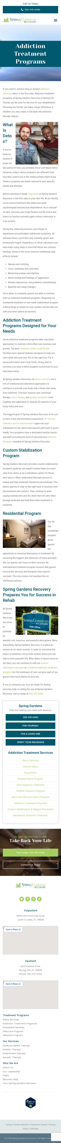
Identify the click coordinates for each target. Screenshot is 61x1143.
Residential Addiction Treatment (30, 815)
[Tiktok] (39, 899)
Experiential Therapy (14, 1053)
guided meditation (39, 397)
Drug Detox (30, 772)
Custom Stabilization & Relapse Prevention (30, 809)
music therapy (18, 397)
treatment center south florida (34, 348)
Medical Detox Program (30, 778)
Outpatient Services (13, 1027)
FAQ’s (6, 1075)
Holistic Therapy (12, 1049)
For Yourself (30, 725)
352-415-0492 (36, 693)
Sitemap (34, 1128)
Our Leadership (11, 1071)
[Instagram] (33, 899)
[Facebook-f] (27, 899)
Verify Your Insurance (30, 742)
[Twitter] (21, 899)
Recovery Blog (10, 1079)
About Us (8, 1067)
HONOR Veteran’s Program (30, 791)
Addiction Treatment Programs (30, 803)
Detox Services (30, 760)
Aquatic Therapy (12, 1057)
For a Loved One (30, 734)
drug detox (33, 194)
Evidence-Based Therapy (16, 1045)
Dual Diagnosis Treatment (30, 784)
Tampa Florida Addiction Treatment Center (26, 1124)
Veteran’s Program (13, 1035)
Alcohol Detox (30, 766)
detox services (42, 379)
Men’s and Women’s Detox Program (31, 797)
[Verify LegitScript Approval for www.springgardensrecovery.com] (30, 1107)
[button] (55, 20)
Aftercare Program (13, 1031)
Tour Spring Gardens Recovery (19, 1083)
